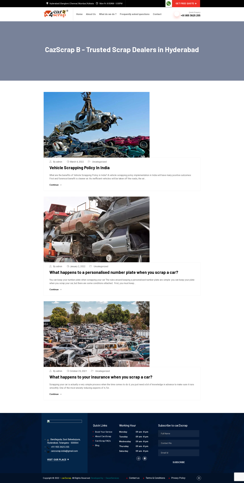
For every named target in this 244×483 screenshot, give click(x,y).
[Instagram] (138, 458)
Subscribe (179, 462)
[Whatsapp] (168, 3)
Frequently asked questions (135, 14)
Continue (54, 185)
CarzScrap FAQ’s (103, 441)
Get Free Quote (185, 3)
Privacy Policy (178, 478)
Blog (97, 445)
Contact (157, 14)
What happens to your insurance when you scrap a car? (100, 376)
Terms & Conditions (155, 478)
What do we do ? (107, 14)
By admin (57, 161)
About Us (91, 14)
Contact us (134, 478)
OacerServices (112, 478)
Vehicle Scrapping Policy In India (79, 167)
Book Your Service (103, 432)
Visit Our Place (56, 459)
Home (79, 14)
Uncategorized (99, 161)
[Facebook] (145, 458)
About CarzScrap (103, 436)
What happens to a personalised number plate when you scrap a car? (113, 272)
